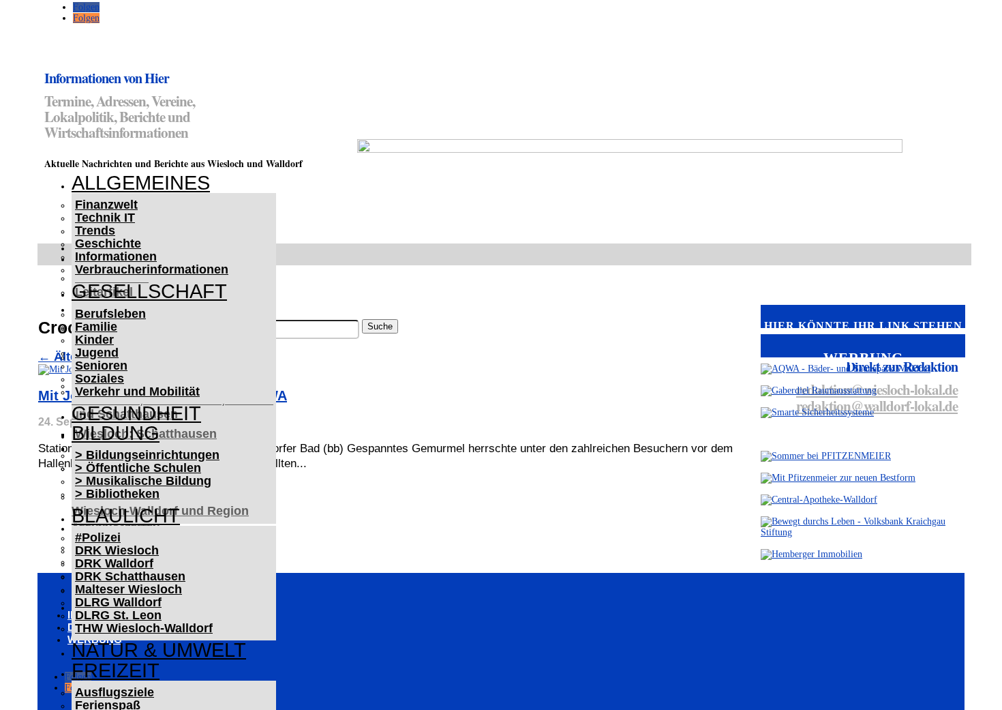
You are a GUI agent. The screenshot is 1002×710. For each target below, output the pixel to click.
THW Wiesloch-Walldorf (144, 628)
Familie (96, 327)
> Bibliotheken (117, 494)
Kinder (94, 339)
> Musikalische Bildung (143, 481)
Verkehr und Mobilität (137, 391)
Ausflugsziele (114, 692)
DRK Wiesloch (117, 550)
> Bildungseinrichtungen (147, 455)
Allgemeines (141, 183)
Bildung (116, 433)
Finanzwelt (106, 204)
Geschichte (108, 243)
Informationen (116, 256)
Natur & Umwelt (159, 650)
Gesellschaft (149, 291)
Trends (95, 230)
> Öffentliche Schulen (138, 468)
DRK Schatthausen (130, 576)
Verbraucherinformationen (151, 269)
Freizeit (116, 670)
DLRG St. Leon (118, 615)
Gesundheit (136, 413)
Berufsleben (110, 314)
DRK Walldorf (114, 563)
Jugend (97, 352)
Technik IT (105, 217)
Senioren (101, 365)
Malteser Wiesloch (128, 589)
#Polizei (98, 537)
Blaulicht (126, 516)
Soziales (99, 378)
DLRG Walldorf (118, 602)
